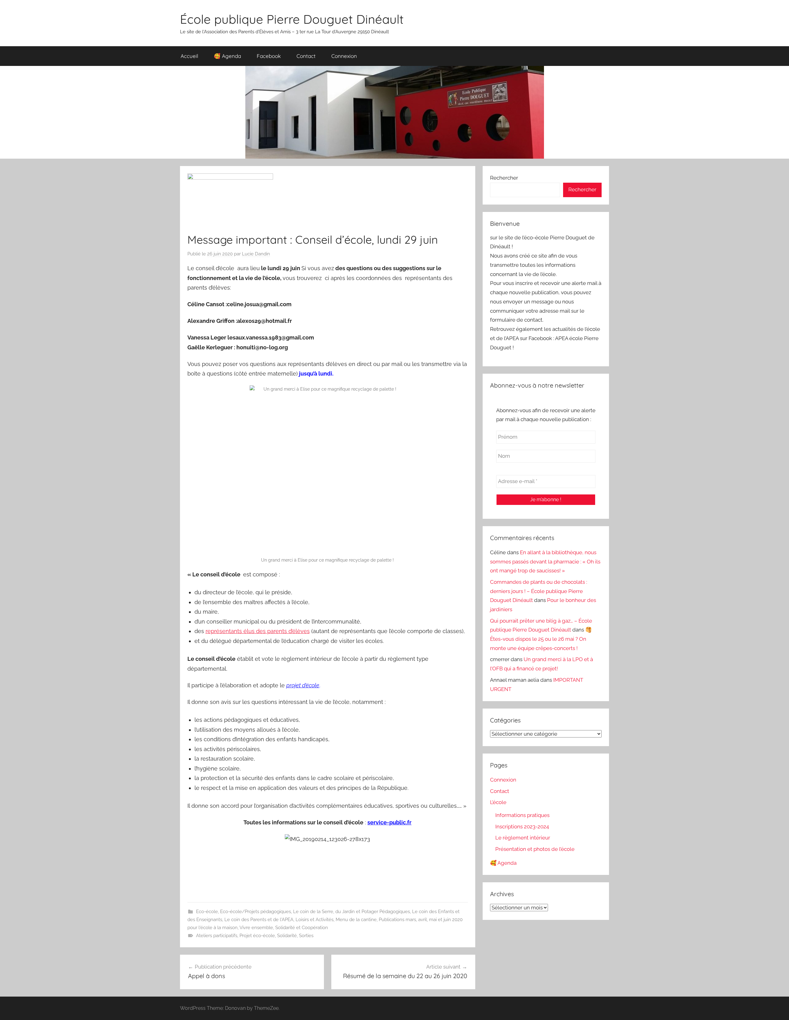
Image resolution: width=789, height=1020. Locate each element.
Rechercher (504, 178)
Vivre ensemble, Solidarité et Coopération (283, 927)
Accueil (189, 56)
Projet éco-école (257, 935)
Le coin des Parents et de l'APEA (258, 919)
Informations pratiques (522, 815)
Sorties (306, 935)
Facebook (269, 56)
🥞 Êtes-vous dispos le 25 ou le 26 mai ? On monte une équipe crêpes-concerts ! (541, 639)
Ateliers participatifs (216, 935)
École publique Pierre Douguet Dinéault (292, 19)
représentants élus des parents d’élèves (258, 631)
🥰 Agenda (227, 56)
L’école (498, 802)
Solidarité (287, 935)
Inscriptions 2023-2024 (522, 826)
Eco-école (207, 911)
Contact (306, 56)
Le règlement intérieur (522, 838)
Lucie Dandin (256, 254)
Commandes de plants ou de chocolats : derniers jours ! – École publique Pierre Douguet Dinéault (538, 591)
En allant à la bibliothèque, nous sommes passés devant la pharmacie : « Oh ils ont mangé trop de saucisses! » (545, 561)
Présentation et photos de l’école (534, 849)
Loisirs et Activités (314, 919)
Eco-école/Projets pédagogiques (255, 911)
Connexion (344, 56)
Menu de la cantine (356, 919)
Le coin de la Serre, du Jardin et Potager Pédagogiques (351, 911)
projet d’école (302, 685)
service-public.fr (389, 822)
